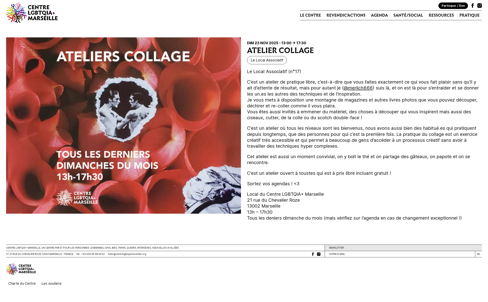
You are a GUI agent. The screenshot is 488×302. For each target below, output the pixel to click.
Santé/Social (408, 15)
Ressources (441, 15)
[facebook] (313, 254)
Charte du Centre (22, 283)
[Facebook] (472, 6)
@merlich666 (358, 88)
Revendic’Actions (346, 15)
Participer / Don (453, 5)
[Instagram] (479, 6)
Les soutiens (52, 283)
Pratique (469, 15)
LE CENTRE (310, 15)
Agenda (379, 15)
